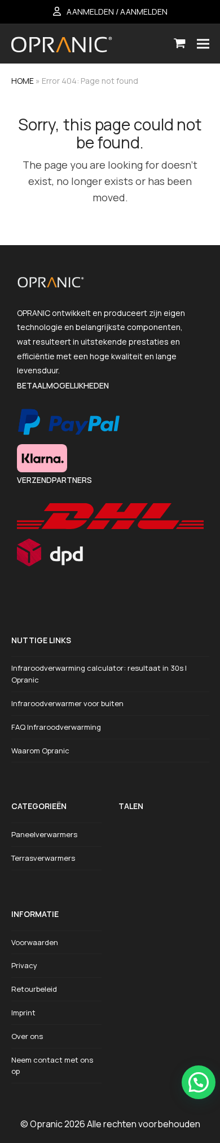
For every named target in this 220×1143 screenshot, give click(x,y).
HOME (22, 80)
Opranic (46, 1124)
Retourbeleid (34, 989)
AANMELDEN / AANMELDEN (117, 11)
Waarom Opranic (40, 751)
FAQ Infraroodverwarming (56, 727)
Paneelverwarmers (44, 834)
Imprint (23, 1013)
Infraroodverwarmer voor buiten (67, 703)
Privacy (24, 965)
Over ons (27, 1036)
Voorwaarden (34, 942)
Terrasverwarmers (43, 858)
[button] (180, 43)
